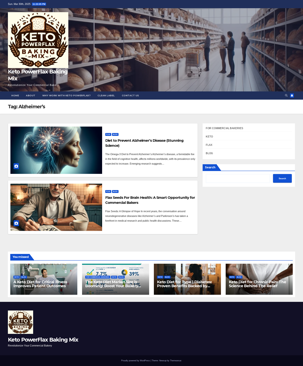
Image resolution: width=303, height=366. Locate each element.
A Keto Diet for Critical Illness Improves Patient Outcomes (40, 284)
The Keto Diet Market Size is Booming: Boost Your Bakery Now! (111, 286)
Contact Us (130, 95)
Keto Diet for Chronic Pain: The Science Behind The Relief (257, 284)
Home (15, 95)
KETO (209, 136)
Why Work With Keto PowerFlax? (66, 95)
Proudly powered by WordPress (136, 360)
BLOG (115, 134)
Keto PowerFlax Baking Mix (43, 339)
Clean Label (106, 95)
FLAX (108, 134)
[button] (286, 95)
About (30, 95)
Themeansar (175, 360)
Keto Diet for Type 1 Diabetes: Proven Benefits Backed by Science (184, 286)
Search (210, 167)
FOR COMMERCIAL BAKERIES (224, 128)
